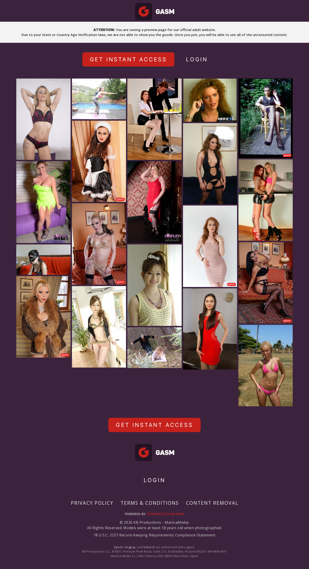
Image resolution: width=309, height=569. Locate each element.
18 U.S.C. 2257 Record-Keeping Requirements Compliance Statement (154, 535)
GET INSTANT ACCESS (128, 59)
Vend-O (148, 547)
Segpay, (130, 547)
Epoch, (119, 547)
